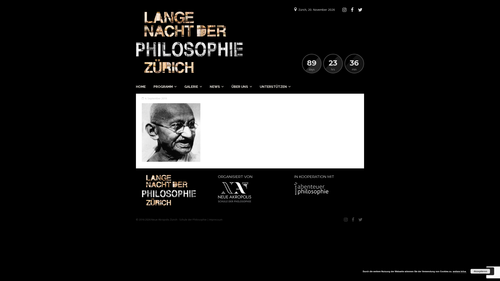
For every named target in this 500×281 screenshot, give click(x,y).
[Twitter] (360, 10)
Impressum (215, 219)
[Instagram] (344, 10)
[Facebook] (352, 10)
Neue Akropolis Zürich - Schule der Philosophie (179, 219)
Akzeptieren (480, 271)
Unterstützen (273, 87)
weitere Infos (460, 271)
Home (141, 87)
